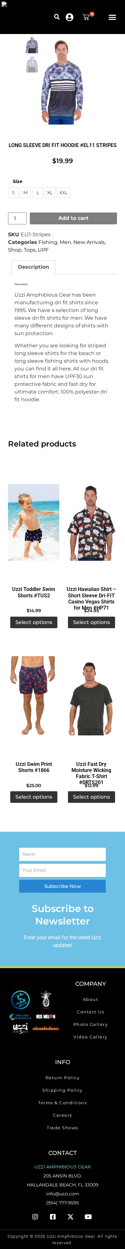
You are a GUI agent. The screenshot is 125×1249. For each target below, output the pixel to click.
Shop (14, 54)
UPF (43, 54)
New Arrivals (89, 46)
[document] (62, 1151)
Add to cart (73, 23)
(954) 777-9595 (62, 1007)
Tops (30, 54)
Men (65, 46)
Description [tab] (33, 71)
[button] (57, 9)
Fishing (47, 46)
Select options (33, 426)
